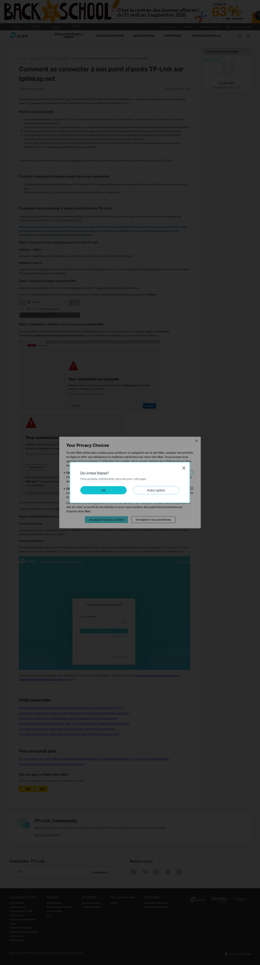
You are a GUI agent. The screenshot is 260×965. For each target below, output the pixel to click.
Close (184, 468)
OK (103, 490)
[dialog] (130, 482)
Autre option (156, 490)
